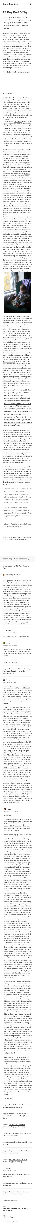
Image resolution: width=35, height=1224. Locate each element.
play (29, 560)
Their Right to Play (10, 1085)
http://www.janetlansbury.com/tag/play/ (16, 1066)
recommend (6, 484)
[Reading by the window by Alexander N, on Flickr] (17, 292)
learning (25, 560)
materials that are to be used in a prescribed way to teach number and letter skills (16, 176)
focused (8, 154)
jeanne (8, 630)
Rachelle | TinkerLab (13, 575)
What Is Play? (13, 662)
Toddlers (5, 560)
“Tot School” (18, 121)
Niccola (8, 1168)
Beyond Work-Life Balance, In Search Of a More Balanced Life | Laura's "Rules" (16, 1116)
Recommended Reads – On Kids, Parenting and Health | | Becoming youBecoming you (16, 671)
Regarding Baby (10, 4)
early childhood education (16, 560)
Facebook (7, 469)
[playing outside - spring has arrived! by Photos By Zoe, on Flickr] (17, 80)
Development (23, 558)
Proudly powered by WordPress (11, 1222)
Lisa (17, 558)
